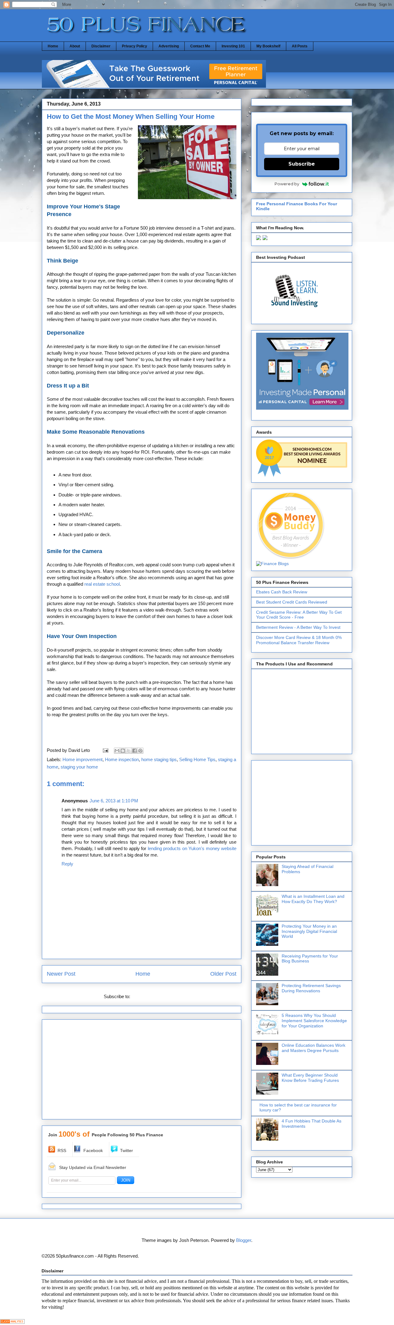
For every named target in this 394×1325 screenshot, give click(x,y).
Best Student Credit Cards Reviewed (291, 602)
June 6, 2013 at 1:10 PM (114, 800)
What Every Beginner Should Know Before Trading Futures (310, 1078)
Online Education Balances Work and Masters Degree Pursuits (313, 1048)
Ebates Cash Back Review (281, 591)
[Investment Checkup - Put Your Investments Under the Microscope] (154, 86)
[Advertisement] (141, 1071)
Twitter (126, 1150)
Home (53, 46)
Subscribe (301, 164)
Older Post (223, 974)
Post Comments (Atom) (155, 996)
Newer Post (61, 974)
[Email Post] (105, 750)
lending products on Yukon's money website (192, 848)
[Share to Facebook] (134, 751)
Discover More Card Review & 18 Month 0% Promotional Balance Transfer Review (299, 640)
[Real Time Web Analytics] (12, 1322)
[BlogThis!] (123, 751)
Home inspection (122, 759)
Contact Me (200, 46)
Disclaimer (101, 46)
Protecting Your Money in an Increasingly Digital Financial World (309, 931)
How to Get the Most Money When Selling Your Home (131, 116)
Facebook (93, 1150)
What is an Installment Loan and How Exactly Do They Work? (313, 899)
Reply (67, 863)
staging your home (79, 766)
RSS (62, 1150)
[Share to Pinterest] (140, 751)
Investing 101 (233, 46)
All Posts (300, 46)
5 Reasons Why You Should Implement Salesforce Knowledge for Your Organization (314, 1020)
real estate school (102, 584)
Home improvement (82, 759)
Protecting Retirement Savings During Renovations (311, 988)
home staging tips (159, 759)
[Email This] (117, 751)
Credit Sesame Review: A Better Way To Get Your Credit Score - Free (299, 615)
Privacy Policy (134, 46)
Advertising (169, 46)
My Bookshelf (268, 46)
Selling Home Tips (197, 759)
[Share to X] (129, 751)
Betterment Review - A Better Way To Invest (298, 627)
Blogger (243, 1240)
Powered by (287, 183)
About (75, 46)
